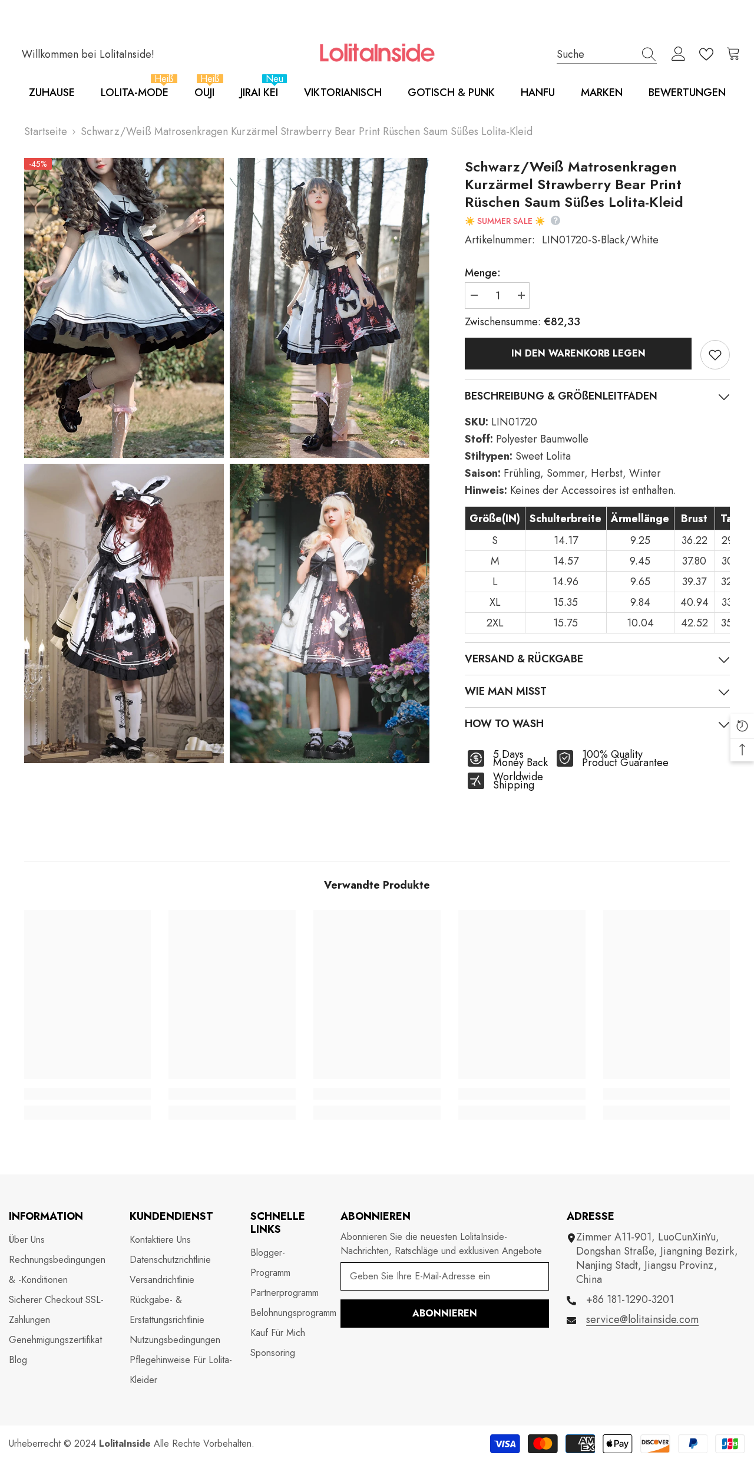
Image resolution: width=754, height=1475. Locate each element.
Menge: (483, 273)
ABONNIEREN (444, 1313)
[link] (87, 1094)
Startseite (45, 131)
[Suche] (607, 54)
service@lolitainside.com (642, 1319)
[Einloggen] (679, 54)
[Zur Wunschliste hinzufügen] (715, 354)
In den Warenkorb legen (578, 353)
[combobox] (595, 54)
